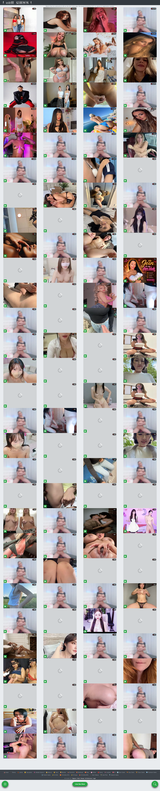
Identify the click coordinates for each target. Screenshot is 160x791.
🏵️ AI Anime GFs (64, 775)
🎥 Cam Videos (94, 775)
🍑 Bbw (87, 772)
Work (78, 778)
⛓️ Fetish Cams (46, 775)
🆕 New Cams (121, 772)
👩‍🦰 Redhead (79, 772)
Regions (74, 778)
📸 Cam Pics (104, 775)
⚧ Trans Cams (140, 772)
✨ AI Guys (74, 775)
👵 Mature (49, 772)
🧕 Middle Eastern (39, 772)
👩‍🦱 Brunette (71, 772)
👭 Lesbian (107, 772)
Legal (94, 778)
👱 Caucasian (28, 772)
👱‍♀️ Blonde (63, 772)
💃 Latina (20, 772)
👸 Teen (56, 772)
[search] (155, 784)
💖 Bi (113, 772)
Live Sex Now (80, 784)
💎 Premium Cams (151, 772)
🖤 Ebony (13, 772)
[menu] (5, 784)
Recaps (82, 778)
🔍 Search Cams (114, 775)
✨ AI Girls (55, 775)
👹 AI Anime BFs (83, 775)
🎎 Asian (6, 772)
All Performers (88, 778)
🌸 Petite (93, 772)
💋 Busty (100, 772)
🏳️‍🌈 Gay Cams (130, 772)
